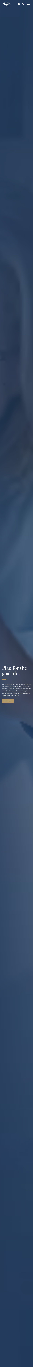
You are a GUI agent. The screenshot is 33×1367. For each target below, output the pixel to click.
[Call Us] (23, 3)
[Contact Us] (18, 4)
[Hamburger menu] (28, 3)
